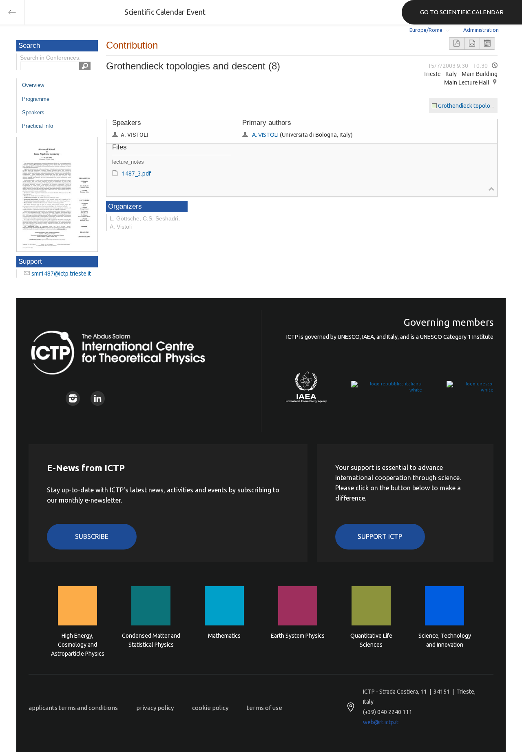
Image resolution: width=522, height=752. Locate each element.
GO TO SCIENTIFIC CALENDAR (462, 12)
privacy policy (155, 707)
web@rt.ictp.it (380, 722)
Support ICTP (380, 536)
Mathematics (224, 635)
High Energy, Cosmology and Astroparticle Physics (77, 644)
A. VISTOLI (265, 134)
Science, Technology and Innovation (444, 640)
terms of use (264, 707)
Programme (35, 99)
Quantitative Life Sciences (371, 640)
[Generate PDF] (456, 43)
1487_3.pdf (136, 173)
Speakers (33, 112)
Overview (33, 85)
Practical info (37, 126)
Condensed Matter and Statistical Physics (151, 640)
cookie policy (210, 707)
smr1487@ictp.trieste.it (61, 273)
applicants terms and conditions (73, 707)
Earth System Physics (298, 635)
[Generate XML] (472, 43)
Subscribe (91, 536)
